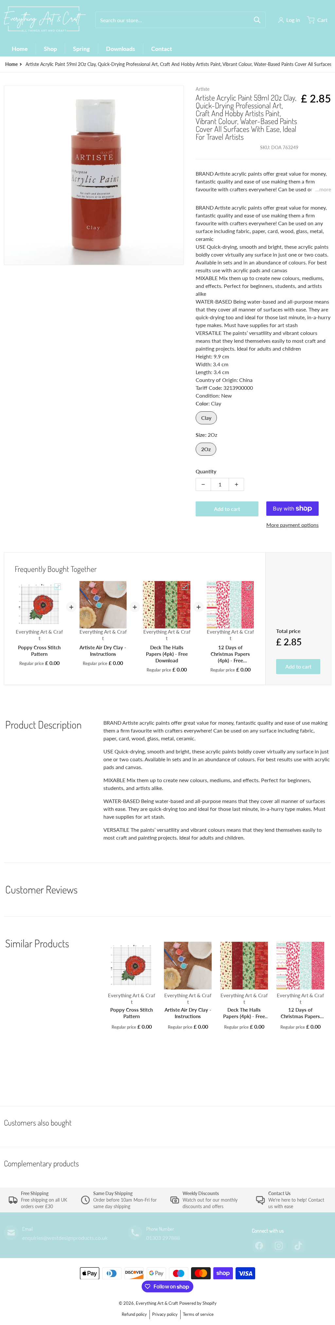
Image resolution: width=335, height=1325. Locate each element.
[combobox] (180, 20)
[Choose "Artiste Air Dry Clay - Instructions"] (121, 586)
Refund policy (134, 1314)
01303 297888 (163, 1238)
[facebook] (259, 1245)
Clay (206, 418)
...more (323, 189)
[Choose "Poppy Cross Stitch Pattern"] (57, 586)
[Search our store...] (257, 20)
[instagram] (279, 1245)
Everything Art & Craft (157, 1303)
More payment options (292, 525)
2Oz (206, 449)
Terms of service (198, 1314)
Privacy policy (165, 1314)
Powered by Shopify (198, 1303)
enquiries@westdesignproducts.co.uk (65, 1238)
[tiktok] (298, 1245)
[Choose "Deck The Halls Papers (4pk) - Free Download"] (185, 586)
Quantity (206, 471)
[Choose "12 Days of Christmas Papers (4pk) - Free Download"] (248, 586)
